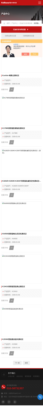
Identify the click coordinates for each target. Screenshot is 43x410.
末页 (26, 363)
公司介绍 (11, 376)
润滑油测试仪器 (10, 36)
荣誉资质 (28, 376)
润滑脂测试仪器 (28, 36)
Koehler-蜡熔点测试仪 (10, 75)
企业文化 (19, 376)
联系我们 (36, 376)
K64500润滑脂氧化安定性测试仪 (14, 234)
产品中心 (14, 23)
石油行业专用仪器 (26, 23)
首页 (8, 23)
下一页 (17, 363)
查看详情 (4, 89)
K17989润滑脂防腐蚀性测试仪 (13, 128)
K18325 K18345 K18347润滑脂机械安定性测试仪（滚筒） (22, 181)
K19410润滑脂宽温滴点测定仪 (13, 286)
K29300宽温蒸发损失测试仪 (12, 339)
